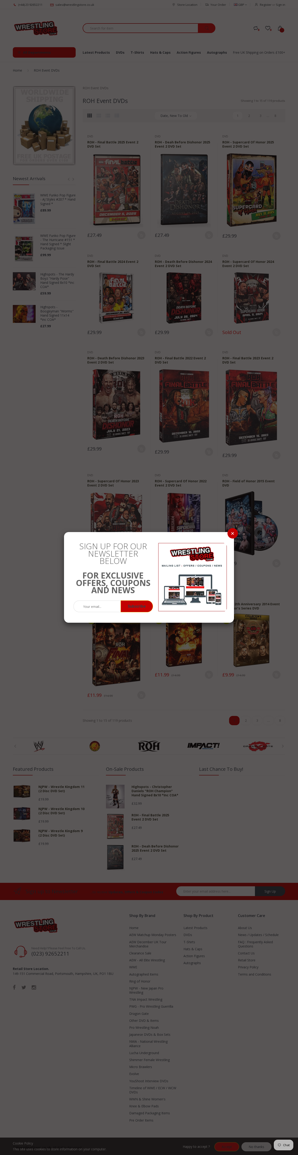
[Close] (232, 533)
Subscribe (137, 606)
